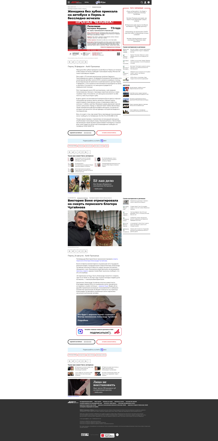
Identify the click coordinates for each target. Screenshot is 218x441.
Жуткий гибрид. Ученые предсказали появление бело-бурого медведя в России (140, 51)
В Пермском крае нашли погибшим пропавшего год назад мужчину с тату (136, 26)
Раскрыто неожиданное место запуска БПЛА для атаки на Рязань (139, 99)
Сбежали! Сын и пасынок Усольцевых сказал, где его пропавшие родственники (140, 73)
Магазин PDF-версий (131, 401)
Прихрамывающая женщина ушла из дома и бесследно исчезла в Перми (111, 165)
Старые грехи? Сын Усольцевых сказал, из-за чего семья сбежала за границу (139, 208)
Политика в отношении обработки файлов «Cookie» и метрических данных (97, 423)
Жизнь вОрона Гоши (73, 247)
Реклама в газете (119, 401)
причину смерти (82, 271)
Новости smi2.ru (73, 193)
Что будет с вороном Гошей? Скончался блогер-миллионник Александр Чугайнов (97, 316)
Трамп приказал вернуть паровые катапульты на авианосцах (139, 105)
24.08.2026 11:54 (72, 198)
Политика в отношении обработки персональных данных (93, 422)
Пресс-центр (97, 401)
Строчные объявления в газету (126, 403)
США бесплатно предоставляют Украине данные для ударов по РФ (139, 94)
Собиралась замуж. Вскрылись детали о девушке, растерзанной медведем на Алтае (139, 219)
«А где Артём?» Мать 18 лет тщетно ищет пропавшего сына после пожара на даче (139, 225)
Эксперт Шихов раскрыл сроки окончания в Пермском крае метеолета (136, 40)
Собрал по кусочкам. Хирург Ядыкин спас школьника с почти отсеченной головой (140, 62)
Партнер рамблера (94, 434)
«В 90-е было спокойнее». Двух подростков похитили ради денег (139, 78)
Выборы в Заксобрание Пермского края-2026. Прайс (112, 405)
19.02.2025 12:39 (72, 7)
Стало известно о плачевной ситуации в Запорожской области (139, 110)
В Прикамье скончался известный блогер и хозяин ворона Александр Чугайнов (84, 368)
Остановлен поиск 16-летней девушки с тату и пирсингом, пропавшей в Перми (83, 159)
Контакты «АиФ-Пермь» (110, 403)
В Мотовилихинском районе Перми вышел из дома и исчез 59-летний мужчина (84, 170)
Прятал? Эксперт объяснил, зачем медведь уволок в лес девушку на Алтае (139, 56)
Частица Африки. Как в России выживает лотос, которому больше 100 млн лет (139, 213)
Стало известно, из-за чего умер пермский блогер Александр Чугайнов (83, 374)
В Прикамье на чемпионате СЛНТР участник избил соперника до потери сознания (137, 33)
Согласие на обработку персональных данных (90, 421)
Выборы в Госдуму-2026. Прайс (88, 405)
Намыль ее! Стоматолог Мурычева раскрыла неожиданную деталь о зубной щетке (139, 230)
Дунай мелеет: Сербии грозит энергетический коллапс (138, 88)
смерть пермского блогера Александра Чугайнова (97, 260)
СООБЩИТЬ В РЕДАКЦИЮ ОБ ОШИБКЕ (89, 406)
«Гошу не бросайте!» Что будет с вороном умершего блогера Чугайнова (136, 13)
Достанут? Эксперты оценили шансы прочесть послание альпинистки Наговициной (140, 68)
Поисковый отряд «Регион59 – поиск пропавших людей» (83, 58)
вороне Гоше (103, 286)
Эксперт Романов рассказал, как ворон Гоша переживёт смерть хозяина (136, 19)
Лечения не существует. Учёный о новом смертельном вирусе (139, 201)
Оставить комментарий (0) (109, 132)
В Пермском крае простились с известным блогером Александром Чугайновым (110, 368)
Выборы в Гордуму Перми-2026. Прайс (138, 405)
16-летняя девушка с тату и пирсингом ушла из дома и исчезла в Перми (109, 159)
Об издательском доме (86, 401)
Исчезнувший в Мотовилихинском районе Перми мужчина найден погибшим (84, 165)
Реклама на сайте (108, 401)
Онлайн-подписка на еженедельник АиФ (91, 403)
